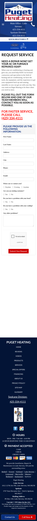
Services (18, 365)
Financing (18, 374)
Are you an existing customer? (13, 191)
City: (5, 160)
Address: (6, 152)
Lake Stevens (29, 472)
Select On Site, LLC (24, 502)
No (12, 194)
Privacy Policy (18, 383)
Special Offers (18, 370)
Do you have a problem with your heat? (17, 198)
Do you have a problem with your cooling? (18, 206)
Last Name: (7, 144)
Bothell (4, 472)
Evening (17, 187)
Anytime (26, 187)
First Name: (7, 137)
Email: (5, 176)
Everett (11, 472)
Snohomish (19, 477)
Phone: (5, 168)
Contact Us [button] (10, 517)
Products (18, 360)
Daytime (8, 187)
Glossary (18, 392)
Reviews (18, 352)
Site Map (18, 388)
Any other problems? (10, 213)
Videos (18, 356)
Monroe (28, 474)
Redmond (9, 477)
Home (18, 347)
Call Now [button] (26, 517)
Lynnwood (9, 474)
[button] (18, 251)
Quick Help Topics (18, 39)
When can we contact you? (12, 183)
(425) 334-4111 (12, 118)
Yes (6, 194)
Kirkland (19, 472)
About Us (18, 378)
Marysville (19, 474)
